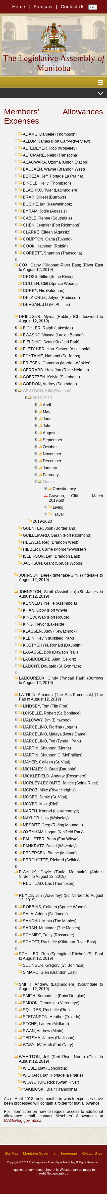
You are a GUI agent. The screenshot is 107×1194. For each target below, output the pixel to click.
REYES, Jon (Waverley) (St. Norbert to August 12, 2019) (61, 897)
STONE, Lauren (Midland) (46, 1024)
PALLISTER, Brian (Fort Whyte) (51, 839)
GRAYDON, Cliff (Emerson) (47, 391)
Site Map (12, 1153)
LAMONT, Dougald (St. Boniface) (52, 666)
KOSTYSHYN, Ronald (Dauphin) (52, 645)
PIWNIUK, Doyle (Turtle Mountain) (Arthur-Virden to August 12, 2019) (61, 874)
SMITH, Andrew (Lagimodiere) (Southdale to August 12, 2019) (61, 986)
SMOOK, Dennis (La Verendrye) (51, 1003)
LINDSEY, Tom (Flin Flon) (45, 706)
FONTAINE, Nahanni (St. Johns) (51, 356)
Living (58, 507)
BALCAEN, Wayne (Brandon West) (54, 169)
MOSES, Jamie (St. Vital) (45, 797)
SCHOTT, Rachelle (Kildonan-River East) (59, 942)
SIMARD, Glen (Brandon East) (50, 972)
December (52, 461)
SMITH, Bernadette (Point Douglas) (54, 996)
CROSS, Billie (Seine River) (48, 276)
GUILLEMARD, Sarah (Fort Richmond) (57, 535)
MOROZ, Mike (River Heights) (49, 790)
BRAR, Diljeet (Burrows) (44, 197)
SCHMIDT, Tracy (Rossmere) (48, 935)
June (47, 419)
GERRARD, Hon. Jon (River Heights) (56, 370)
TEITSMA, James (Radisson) (48, 1038)
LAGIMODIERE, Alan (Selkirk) (49, 659)
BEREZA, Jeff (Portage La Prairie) (53, 176)
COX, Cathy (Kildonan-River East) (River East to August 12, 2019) (61, 267)
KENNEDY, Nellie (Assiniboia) (50, 603)
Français (43, 6)
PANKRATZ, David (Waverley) (50, 846)
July (46, 426)
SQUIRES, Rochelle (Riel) (46, 1010)
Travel (58, 514)
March (48, 482)
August (49, 433)
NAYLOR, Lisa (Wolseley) (46, 818)
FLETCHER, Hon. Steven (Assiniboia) (57, 349)
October (50, 447)
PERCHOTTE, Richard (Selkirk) (51, 860)
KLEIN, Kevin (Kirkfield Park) (48, 638)
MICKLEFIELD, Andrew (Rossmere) (54, 776)
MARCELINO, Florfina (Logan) (50, 727)
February (51, 475)
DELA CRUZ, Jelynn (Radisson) (51, 297)
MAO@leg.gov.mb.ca (22, 1120)
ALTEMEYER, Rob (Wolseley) (50, 148)
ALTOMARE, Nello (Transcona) (50, 155)
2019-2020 (42, 521)
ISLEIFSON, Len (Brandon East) (51, 556)
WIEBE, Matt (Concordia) (45, 1068)
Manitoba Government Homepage (50, 1153)
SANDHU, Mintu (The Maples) (49, 921)
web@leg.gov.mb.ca (53, 1173)
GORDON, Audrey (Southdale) (50, 384)
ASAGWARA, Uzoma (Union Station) (55, 162)
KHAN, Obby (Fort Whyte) (45, 610)
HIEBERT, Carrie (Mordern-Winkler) (54, 549)
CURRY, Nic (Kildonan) (43, 290)
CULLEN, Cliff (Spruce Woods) (50, 283)
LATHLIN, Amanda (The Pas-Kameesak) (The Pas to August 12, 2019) (61, 697)
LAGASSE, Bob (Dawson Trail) (50, 652)
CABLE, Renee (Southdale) (47, 218)
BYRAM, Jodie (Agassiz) (45, 211)
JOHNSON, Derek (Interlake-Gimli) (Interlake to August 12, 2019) (61, 577)
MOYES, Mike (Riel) (40, 804)
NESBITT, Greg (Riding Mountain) (53, 825)
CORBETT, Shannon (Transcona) (52, 253)
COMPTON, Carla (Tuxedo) (47, 239)
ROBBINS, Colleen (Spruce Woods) (55, 907)
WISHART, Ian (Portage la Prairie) (53, 1075)
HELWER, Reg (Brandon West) (50, 542)
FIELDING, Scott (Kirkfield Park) (51, 342)
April (47, 405)
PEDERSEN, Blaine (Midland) (50, 853)
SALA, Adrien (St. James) (45, 914)
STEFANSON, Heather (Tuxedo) (51, 1017)
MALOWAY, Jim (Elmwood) (47, 720)
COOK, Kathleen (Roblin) (45, 246)
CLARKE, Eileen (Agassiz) (46, 232)
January (50, 468)
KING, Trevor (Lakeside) (44, 624)
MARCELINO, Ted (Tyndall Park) (52, 741)
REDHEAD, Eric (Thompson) (48, 883)
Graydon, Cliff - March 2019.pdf (76, 498)
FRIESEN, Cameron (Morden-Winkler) (57, 363)
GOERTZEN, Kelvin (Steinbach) (51, 377)
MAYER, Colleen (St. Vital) (46, 762)
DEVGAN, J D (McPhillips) (46, 304)
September (52, 440)
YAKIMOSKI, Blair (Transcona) (50, 1089)
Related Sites (91, 1153)
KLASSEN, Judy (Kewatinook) (50, 631)
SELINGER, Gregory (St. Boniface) (53, 965)
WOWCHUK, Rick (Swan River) (51, 1082)
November (52, 454)
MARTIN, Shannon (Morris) (47, 748)
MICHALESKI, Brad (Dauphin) (49, 769)
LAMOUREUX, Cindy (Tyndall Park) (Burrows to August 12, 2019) (61, 680)
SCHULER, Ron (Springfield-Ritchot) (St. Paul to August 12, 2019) (61, 956)
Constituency (64, 489)
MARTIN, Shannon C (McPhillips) (52, 755)
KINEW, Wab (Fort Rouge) (46, 617)
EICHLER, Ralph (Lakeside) (48, 328)
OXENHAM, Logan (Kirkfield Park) (53, 832)
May (46, 412)
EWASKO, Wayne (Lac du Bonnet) (53, 335)
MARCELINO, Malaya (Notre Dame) (55, 734)
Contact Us (73, 6)
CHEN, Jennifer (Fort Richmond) (51, 225)
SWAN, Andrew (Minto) (43, 1031)
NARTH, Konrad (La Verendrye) (51, 811)
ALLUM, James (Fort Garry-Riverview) (56, 141)
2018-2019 (42, 398)
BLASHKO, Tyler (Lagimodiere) (50, 190)
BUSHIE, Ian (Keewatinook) (47, 204)
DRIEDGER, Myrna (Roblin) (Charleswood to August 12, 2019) (61, 318)
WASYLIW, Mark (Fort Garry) (48, 1045)
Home (18, 6)
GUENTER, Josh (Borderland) (49, 528)
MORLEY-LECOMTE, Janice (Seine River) (60, 783)
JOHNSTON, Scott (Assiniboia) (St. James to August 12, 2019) (61, 594)
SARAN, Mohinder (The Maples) (51, 928)
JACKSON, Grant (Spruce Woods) (53, 563)
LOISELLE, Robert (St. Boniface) (52, 713)
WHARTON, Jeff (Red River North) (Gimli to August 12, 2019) (61, 1059)
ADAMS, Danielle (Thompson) (50, 134)
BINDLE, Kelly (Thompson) (47, 183)
